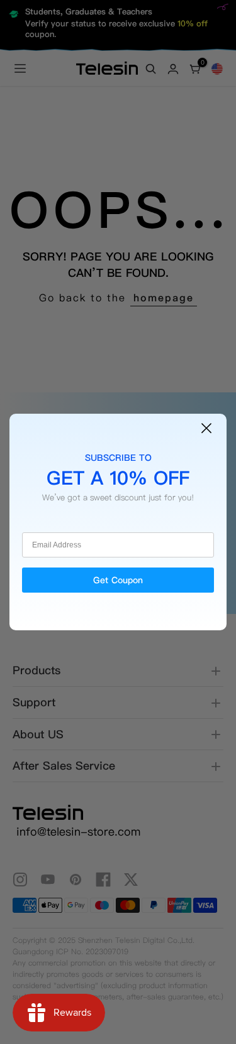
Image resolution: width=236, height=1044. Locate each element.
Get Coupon (118, 580)
